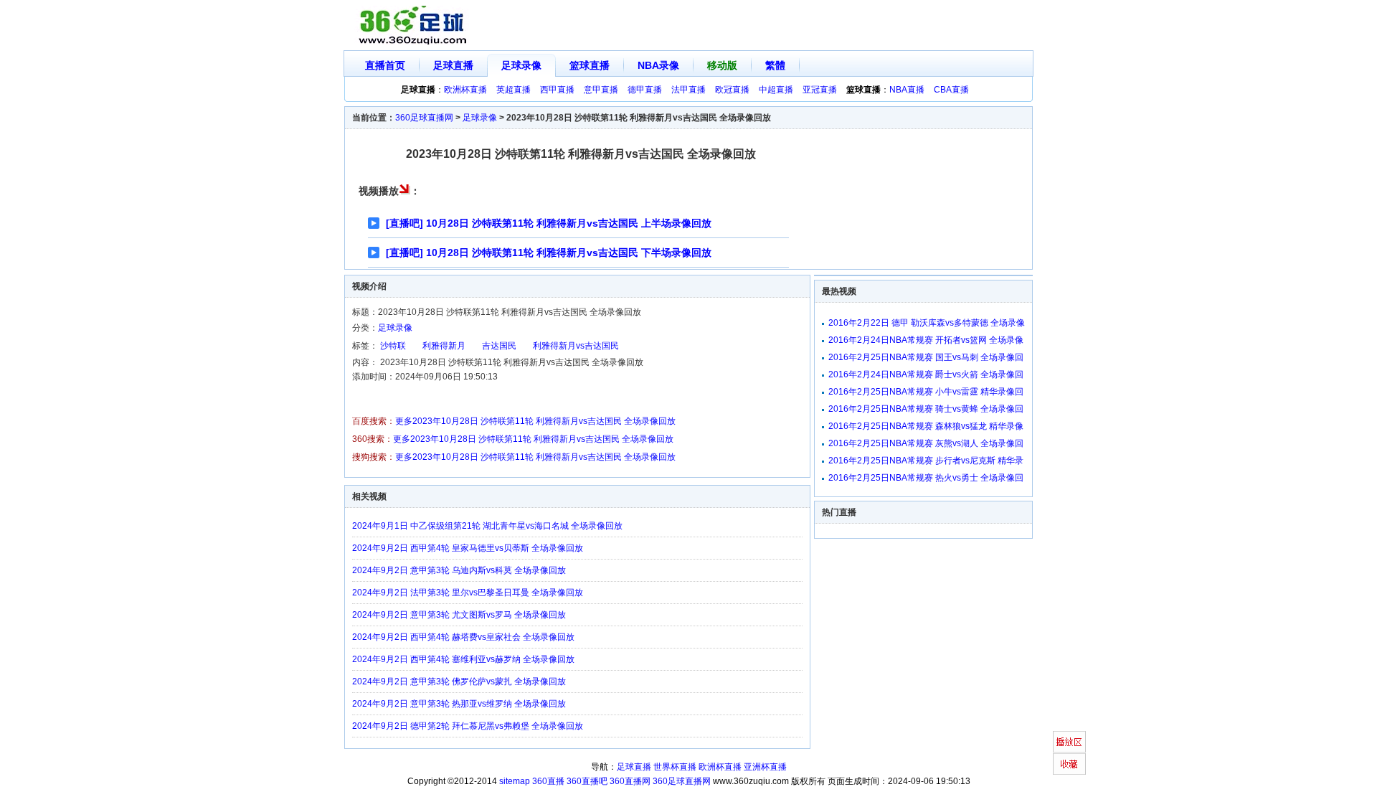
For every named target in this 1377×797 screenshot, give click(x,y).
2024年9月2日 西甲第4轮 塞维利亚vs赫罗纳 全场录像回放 (463, 659)
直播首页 (385, 65)
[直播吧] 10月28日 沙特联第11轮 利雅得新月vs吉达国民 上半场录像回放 (548, 223)
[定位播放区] (1069, 742)
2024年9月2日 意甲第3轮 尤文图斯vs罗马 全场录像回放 (459, 615)
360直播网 (630, 781)
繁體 (775, 65)
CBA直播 (951, 90)
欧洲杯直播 (465, 90)
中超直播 (776, 90)
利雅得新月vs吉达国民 (576, 346)
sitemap (514, 781)
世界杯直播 (674, 767)
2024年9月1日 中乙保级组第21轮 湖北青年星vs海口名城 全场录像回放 (487, 526)
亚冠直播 (820, 90)
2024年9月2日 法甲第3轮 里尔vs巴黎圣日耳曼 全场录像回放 (467, 593)
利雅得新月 (443, 346)
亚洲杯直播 (765, 767)
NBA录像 (658, 65)
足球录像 (521, 65)
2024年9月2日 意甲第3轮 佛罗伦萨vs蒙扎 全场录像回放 (459, 681)
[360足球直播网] (413, 25)
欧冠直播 (732, 90)
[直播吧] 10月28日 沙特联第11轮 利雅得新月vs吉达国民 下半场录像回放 (548, 252)
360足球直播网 (424, 118)
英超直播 (513, 90)
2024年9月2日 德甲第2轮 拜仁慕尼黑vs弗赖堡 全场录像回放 (467, 726)
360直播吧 (587, 781)
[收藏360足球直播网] (1069, 764)
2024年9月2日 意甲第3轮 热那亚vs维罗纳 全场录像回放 (459, 704)
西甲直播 (557, 90)
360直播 (548, 781)
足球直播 (453, 65)
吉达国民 (499, 346)
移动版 (722, 65)
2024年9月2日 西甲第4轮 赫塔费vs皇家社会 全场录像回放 (463, 637)
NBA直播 (906, 90)
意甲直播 (601, 90)
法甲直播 (688, 90)
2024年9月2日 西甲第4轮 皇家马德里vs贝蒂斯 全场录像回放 (467, 548)
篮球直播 (589, 65)
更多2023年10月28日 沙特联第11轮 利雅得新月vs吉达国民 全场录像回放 (535, 421)
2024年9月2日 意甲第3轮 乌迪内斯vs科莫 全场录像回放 (459, 570)
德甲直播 (645, 90)
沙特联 (393, 346)
